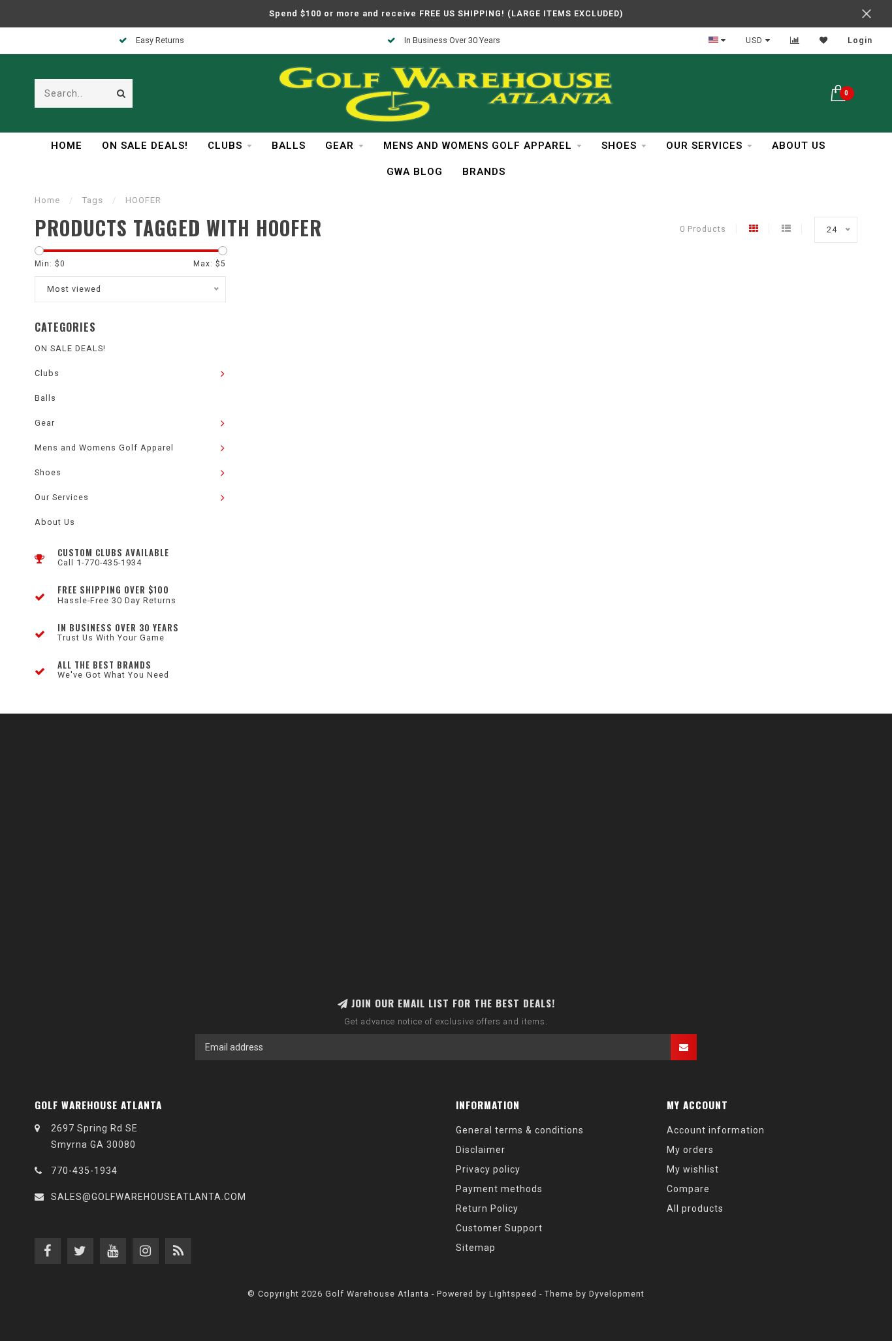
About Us (798, 145)
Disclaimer (480, 1149)
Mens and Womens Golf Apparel (477, 145)
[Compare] (795, 40)
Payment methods (499, 1189)
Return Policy (487, 1208)
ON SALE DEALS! (145, 145)
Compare (688, 1189)
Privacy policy (488, 1169)
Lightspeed (513, 1294)
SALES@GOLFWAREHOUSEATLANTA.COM (148, 1196)
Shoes (619, 145)
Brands (483, 172)
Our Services (704, 145)
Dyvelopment (617, 1294)
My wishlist (693, 1169)
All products (695, 1208)
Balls (289, 145)
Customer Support (499, 1228)
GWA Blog (415, 172)
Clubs (225, 145)
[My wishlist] (824, 40)
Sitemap (476, 1247)
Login (860, 40)
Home (66, 145)
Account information (716, 1130)
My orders (690, 1149)
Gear (339, 145)
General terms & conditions (520, 1130)
